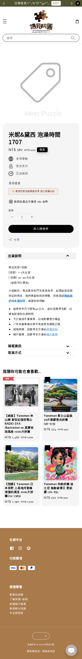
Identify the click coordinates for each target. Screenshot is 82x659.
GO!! (56, 3)
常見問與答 (16, 613)
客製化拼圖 (16, 595)
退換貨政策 (48, 651)
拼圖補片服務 (18, 604)
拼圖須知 (52, 329)
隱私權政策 (33, 651)
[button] (5, 21)
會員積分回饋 (18, 608)
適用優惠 (14, 183)
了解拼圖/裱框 (19, 599)
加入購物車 (41, 229)
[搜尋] (73, 37)
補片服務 (52, 334)
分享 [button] (16, 240)
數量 (11, 210)
